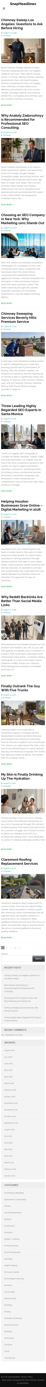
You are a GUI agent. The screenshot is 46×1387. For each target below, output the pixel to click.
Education (8, 1232)
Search (4, 954)
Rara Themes (30, 1380)
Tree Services (9, 1358)
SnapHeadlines (23, 4)
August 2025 (9, 1130)
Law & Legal (9, 1292)
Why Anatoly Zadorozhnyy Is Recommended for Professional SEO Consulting (22, 122)
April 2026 (8, 1077)
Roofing (7, 1312)
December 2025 (10, 1103)
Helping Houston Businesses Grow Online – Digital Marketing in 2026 (22, 505)
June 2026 (8, 1064)
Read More (6, 105)
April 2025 (8, 1156)
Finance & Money (11, 1246)
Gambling (8, 1259)
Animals (7, 1206)
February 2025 (10, 1169)
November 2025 (11, 1110)
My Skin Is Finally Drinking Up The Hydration (22, 776)
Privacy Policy (27, 1377)
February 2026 (10, 1090)
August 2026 (9, 1050)
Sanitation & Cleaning (13, 1318)
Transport (8, 1345)
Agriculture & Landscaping (15, 1199)
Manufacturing (10, 1298)
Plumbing (8, 1305)
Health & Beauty (11, 1265)
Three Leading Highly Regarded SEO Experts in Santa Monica (21, 410)
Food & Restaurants (12, 1252)
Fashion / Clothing (11, 1239)
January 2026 (9, 1097)
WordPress (24, 1383)
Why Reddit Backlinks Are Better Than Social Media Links (22, 601)
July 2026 (8, 1057)
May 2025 (8, 1149)
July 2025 (8, 1136)
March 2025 (9, 1163)
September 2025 (11, 1123)
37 (16, 947)
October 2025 (10, 1116)
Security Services (11, 1325)
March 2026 (9, 1083)
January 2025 (9, 1176)
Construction (9, 1226)
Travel (6, 1351)
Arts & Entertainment (12, 1213)
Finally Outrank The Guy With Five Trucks (20, 688)
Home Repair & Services (14, 1279)
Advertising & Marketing (14, 1193)
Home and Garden (11, 1272)
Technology (9, 1338)
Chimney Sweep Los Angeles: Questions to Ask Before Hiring (22, 24)
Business (7, 1219)
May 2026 (8, 1070)
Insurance (8, 1285)
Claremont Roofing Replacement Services (19, 862)
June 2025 (8, 1143)
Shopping (8, 1331)
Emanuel (6, 36)
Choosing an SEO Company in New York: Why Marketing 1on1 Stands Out (23, 219)
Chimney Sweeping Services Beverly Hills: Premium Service (19, 318)
